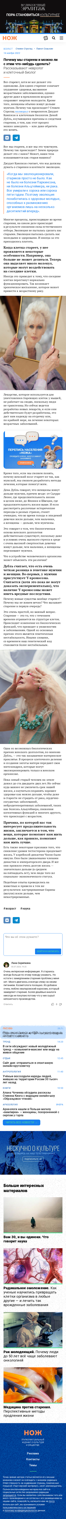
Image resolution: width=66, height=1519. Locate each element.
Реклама (33, 1453)
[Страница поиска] (53, 38)
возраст (8, 49)
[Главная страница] (10, 38)
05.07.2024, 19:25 (18, 967)
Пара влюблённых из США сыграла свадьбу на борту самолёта (33, 1034)
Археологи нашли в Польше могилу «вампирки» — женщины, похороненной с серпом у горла (31, 1112)
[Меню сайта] (61, 38)
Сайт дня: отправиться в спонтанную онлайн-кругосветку (28, 1064)
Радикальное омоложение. (30, 1296)
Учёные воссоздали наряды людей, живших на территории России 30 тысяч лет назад (30, 1079)
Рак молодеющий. (31, 1356)
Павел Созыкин (44, 48)
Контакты (33, 1459)
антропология (12, 1071)
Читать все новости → (21, 1122)
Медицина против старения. (27, 1411)
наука (26, 908)
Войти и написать (48, 951)
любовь (7, 1028)
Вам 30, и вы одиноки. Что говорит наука (26, 1239)
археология (10, 1104)
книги (7, 1088)
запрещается (9, 1495)
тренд (6, 1042)
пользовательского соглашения (19, 1507)
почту (52, 1501)
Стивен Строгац (24, 48)
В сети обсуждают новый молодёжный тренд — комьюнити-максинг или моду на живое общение (31, 1049)
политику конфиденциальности (21, 1510)
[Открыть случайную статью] (46, 38)
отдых (7, 1058)
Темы (33, 1465)
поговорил (21, 111)
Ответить (8, 1004)
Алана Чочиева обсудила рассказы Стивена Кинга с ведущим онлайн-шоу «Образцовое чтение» (29, 1095)
